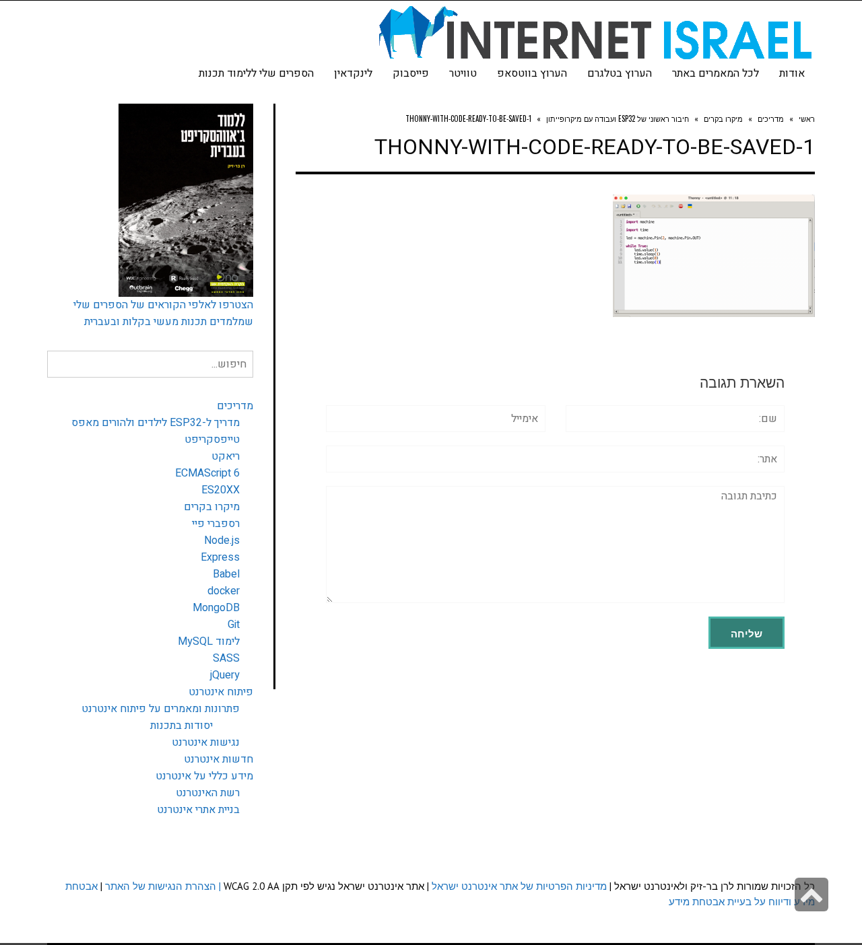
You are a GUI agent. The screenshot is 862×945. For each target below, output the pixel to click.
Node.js (222, 540)
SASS (226, 658)
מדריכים (235, 406)
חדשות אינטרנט (218, 759)
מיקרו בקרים (212, 507)
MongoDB (216, 608)
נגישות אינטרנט (206, 742)
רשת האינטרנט (208, 793)
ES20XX (220, 490)
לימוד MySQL (209, 641)
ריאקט (225, 456)
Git (234, 625)
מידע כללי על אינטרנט (204, 776)
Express (220, 557)
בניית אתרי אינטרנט (198, 810)
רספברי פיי (216, 524)
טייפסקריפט (212, 439)
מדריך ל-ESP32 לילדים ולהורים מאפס (155, 423)
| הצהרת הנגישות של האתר (163, 886)
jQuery (225, 675)
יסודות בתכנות (181, 726)
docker (223, 591)
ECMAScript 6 (207, 473)
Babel (226, 574)
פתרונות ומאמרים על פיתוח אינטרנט (160, 709)
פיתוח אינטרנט (221, 692)
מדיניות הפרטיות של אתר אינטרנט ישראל (519, 886)
